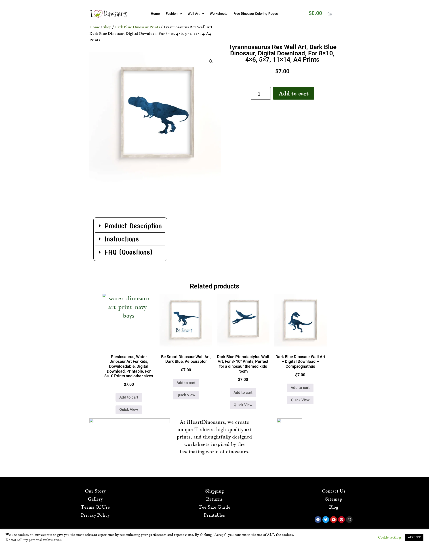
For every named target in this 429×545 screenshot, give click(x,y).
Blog (333, 507)
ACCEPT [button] (414, 537)
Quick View (128, 409)
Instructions (122, 239)
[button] (211, 61)
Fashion (171, 14)
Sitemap (333, 499)
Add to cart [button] (128, 397)
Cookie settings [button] (390, 537)
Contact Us (333, 491)
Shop (107, 27)
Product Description (133, 226)
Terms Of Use (95, 507)
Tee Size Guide (214, 507)
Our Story (95, 491)
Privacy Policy (95, 515)
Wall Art (194, 14)
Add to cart (294, 93)
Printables (214, 515)
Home (155, 14)
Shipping (214, 491)
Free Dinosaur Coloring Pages (255, 14)
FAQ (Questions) (128, 252)
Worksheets (218, 14)
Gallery (95, 499)
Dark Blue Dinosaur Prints (137, 27)
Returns (214, 499)
